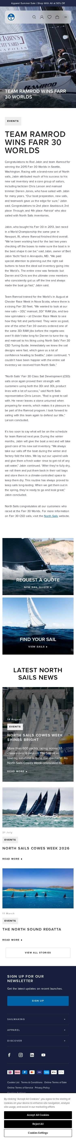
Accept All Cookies (38, 1115)
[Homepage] (11, 17)
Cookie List (13, 1082)
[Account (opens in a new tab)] (41, 17)
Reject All (37, 1124)
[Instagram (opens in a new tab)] (21, 1055)
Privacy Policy (42, 1087)
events (13, 121)
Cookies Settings (38, 1133)
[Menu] (65, 17)
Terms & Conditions (32, 1082)
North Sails (51, 516)
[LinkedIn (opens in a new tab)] (32, 1055)
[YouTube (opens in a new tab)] (43, 1055)
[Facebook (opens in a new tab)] (9, 1055)
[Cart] (57, 17)
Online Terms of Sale (55, 1082)
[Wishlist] (49, 17)
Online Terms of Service (20, 1087)
